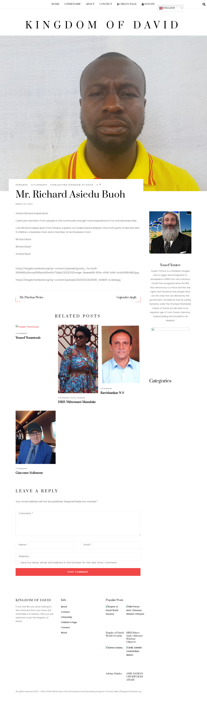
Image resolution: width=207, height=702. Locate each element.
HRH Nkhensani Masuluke (77, 402)
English (169, 8)
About (90, 4)
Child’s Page (128, 4)
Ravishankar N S (112, 393)
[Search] (204, 4)
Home (55, 4)
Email (88, 544)
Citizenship (72, 4)
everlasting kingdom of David (71, 185)
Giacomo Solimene (29, 473)
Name (23, 544)
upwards (22, 185)
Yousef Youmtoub (28, 338)
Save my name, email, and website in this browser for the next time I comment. (68, 562)
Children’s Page (69, 622)
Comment (26, 513)
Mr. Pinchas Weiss (31, 297)
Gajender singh (126, 297)
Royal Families (77, 398)
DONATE (149, 4)
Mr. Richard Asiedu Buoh (70, 195)
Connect (106, 4)
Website (24, 556)
